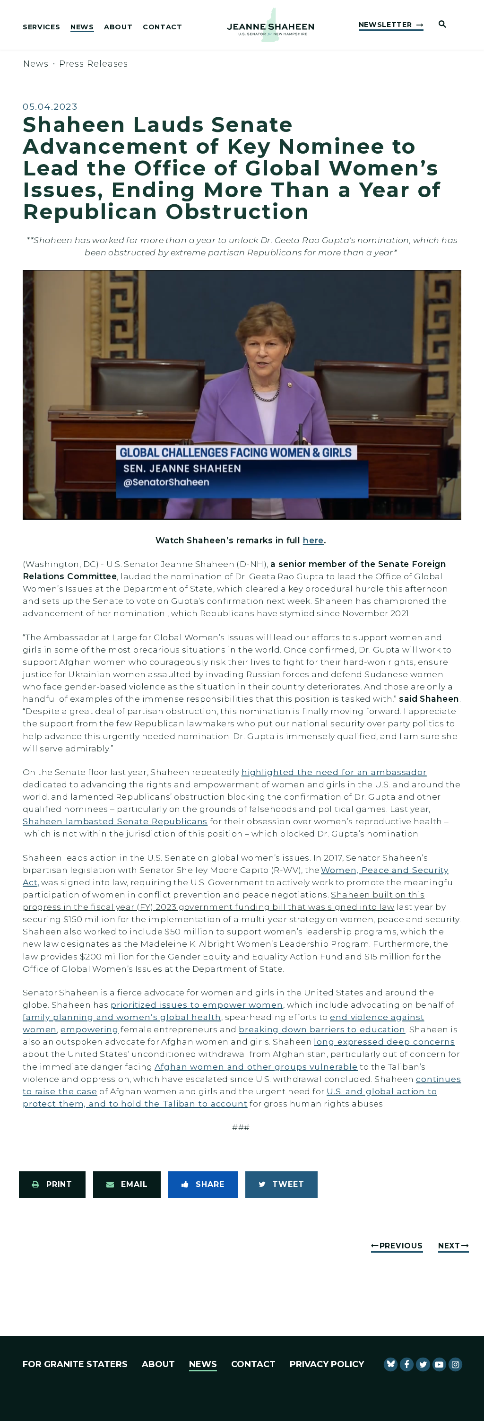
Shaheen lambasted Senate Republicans (115, 821)
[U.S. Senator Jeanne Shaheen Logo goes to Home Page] (270, 25)
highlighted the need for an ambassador (334, 772)
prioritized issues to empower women (197, 1005)
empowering (89, 1029)
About (118, 27)
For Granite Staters (75, 1364)
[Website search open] (438, 24)
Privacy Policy (327, 1364)
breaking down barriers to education (322, 1029)
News (82, 27)
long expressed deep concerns (384, 1041)
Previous (401, 1245)
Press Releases (94, 64)
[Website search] (477, 26)
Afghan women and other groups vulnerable (256, 1067)
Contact (162, 27)
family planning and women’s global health (122, 1017)
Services (41, 27)
